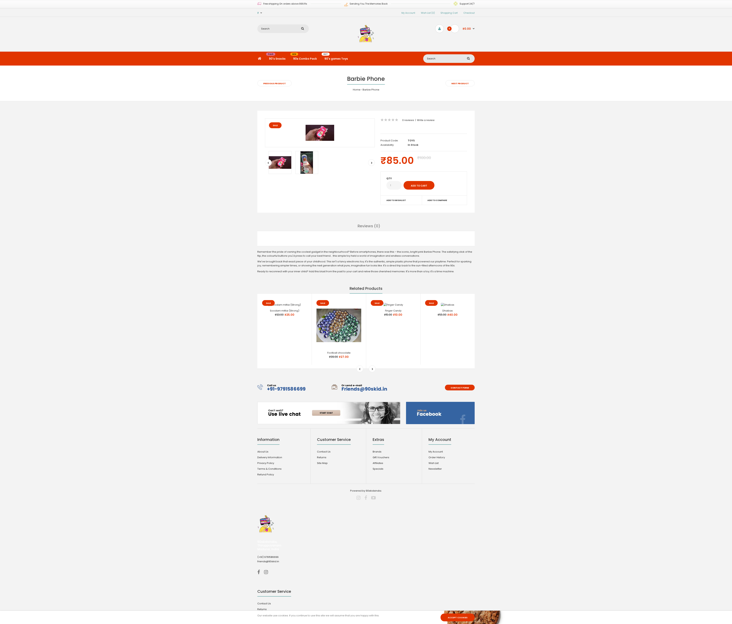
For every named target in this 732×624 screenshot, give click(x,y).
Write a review (426, 120)
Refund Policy (265, 474)
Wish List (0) (428, 12)
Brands (377, 451)
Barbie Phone (371, 89)
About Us (262, 451)
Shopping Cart (449, 12)
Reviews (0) (369, 226)
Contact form (460, 387)
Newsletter (435, 469)
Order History (437, 457)
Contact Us (324, 451)
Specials (378, 469)
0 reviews (408, 120)
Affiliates (378, 463)
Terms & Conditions (269, 469)
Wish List (434, 463)
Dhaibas (447, 310)
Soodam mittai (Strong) (284, 310)
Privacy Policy (265, 463)
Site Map (322, 463)
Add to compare (437, 200)
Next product (460, 83)
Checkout (469, 12)
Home (356, 89)
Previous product (274, 83)
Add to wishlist (396, 200)
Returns (321, 457)
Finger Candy (393, 310)
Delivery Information (269, 457)
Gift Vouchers (381, 457)
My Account (408, 12)
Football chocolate (339, 353)
